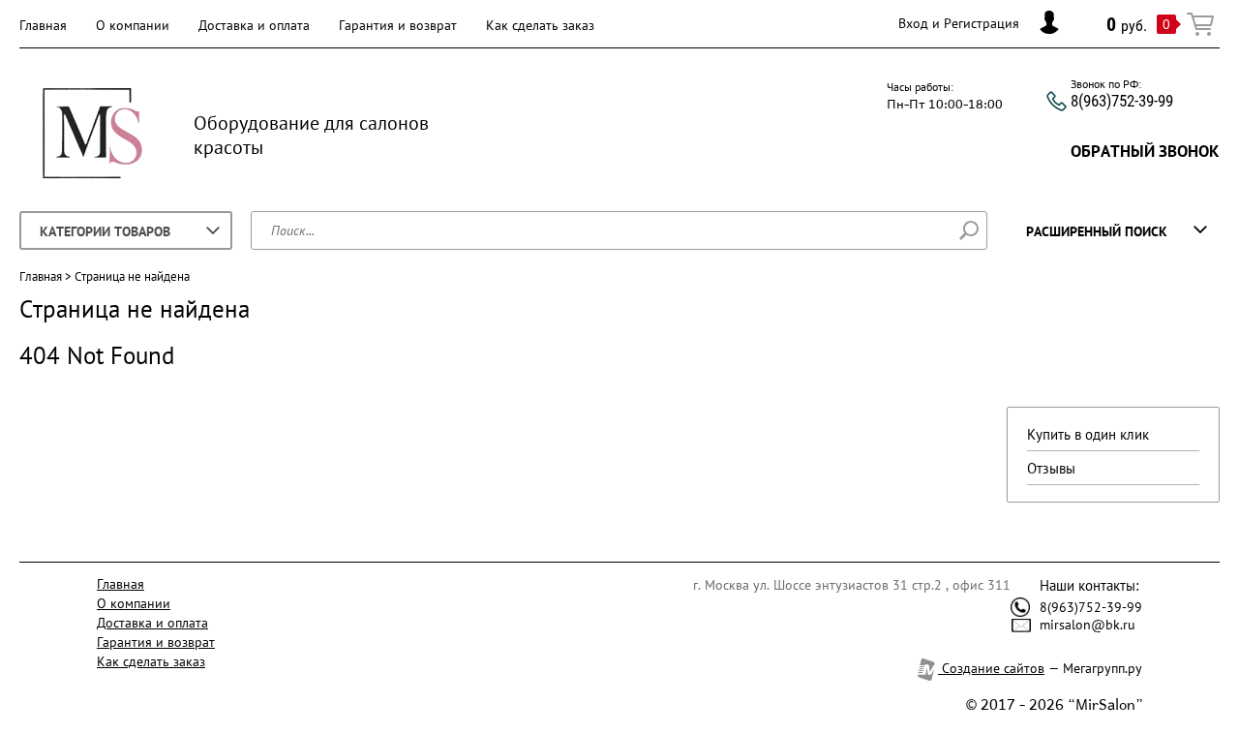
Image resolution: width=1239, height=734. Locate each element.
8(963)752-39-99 (1122, 100)
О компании (132, 25)
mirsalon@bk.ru (1087, 624)
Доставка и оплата (254, 25)
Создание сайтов (991, 668)
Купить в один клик (1088, 434)
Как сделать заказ (540, 25)
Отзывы (1051, 468)
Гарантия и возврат (398, 25)
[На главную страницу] (92, 136)
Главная (43, 25)
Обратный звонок (1145, 151)
